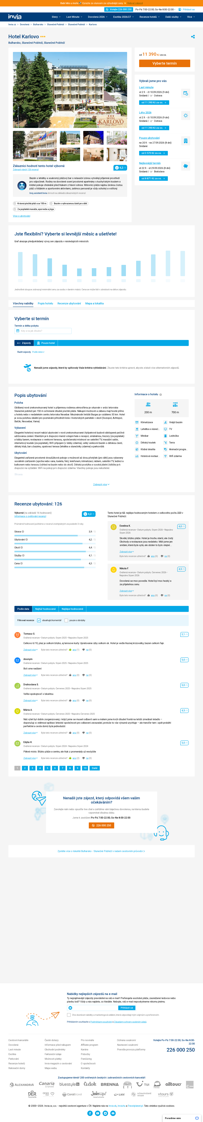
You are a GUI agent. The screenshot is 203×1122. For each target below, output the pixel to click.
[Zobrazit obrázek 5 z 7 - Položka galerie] (70, 154)
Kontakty (85, 1068)
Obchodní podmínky (55, 1049)
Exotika (12, 1054)
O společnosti (88, 1063)
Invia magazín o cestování (58, 1063)
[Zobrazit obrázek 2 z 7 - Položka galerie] (70, 138)
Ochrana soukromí (126, 1040)
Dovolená (25, 24)
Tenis (172, 442)
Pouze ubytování (149, 137)
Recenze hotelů (16, 1063)
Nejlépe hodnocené (72, 609)
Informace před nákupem (58, 1044)
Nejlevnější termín (150, 163)
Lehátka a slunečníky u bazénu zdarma (150, 429)
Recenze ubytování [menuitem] (69, 303)
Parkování (13, 1058)
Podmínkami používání (101, 1022)
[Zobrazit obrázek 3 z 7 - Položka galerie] (93, 138)
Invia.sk (113, 1105)
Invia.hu (121, 1105)
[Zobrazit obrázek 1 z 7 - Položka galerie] (35, 146)
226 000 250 (181, 1050)
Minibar (144, 435)
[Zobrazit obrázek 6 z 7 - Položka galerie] (93, 154)
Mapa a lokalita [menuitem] (94, 303)
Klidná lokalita (148, 449)
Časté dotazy (52, 1040)
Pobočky (85, 1054)
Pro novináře (87, 1040)
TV (170, 429)
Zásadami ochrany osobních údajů (130, 1022)
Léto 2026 (145, 112)
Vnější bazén (175, 422)
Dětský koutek (148, 442)
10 (86, 768)
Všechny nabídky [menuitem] (23, 303)
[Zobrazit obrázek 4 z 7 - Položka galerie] (117, 138)
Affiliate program (89, 1044)
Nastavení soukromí (127, 1044)
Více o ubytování (21, 216)
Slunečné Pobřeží (56, 24)
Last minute (146, 87)
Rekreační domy (16, 1068)
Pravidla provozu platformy (131, 1049)
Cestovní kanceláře (18, 1040)
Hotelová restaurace (150, 456)
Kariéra (84, 1049)
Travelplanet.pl (135, 1105)
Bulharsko (38, 24)
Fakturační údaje (53, 1054)
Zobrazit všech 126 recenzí (26, 169)
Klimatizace (147, 422)
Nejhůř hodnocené (45, 609)
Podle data (23, 609)
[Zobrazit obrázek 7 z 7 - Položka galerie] (117, 154)
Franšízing (86, 1058)
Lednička (174, 435)
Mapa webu (51, 1068)
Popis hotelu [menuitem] (45, 303)
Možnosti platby (53, 1058)
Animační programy (179, 449)
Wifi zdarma (175, 456)
